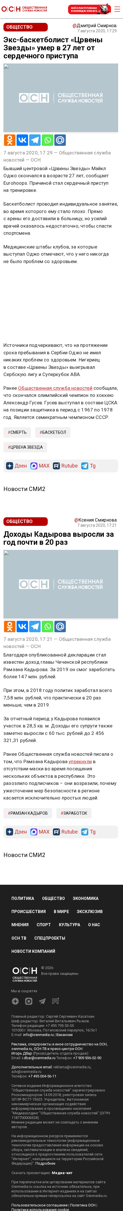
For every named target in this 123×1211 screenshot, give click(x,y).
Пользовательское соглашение (39, 1205)
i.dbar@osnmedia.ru (38, 1058)
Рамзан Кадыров (29, 813)
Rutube (69, 466)
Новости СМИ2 (24, 489)
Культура (69, 924)
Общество (53, 898)
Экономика (85, 898)
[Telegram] (35, 140)
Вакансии (64, 1035)
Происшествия (28, 911)
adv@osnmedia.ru (26, 1071)
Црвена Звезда (27, 447)
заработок (75, 813)
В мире (61, 911)
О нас (94, 924)
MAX (44, 466)
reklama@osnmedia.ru (72, 1067)
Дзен (21, 466)
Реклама (21, 278)
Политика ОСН (83, 1205)
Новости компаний (33, 951)
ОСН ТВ (18, 938)
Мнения (20, 924)
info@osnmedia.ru (38, 1035)
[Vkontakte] (22, 140)
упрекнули (80, 761)
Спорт (44, 924)
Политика (22, 898)
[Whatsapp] (47, 140)
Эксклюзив (90, 911)
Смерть (19, 432)
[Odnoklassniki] (9, 140)
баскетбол (54, 432)
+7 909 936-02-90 (87, 1058)
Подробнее (45, 1163)
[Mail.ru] (60, 140)
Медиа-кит (62, 1173)
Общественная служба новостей (55, 388)
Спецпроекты (49, 938)
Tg (93, 466)
